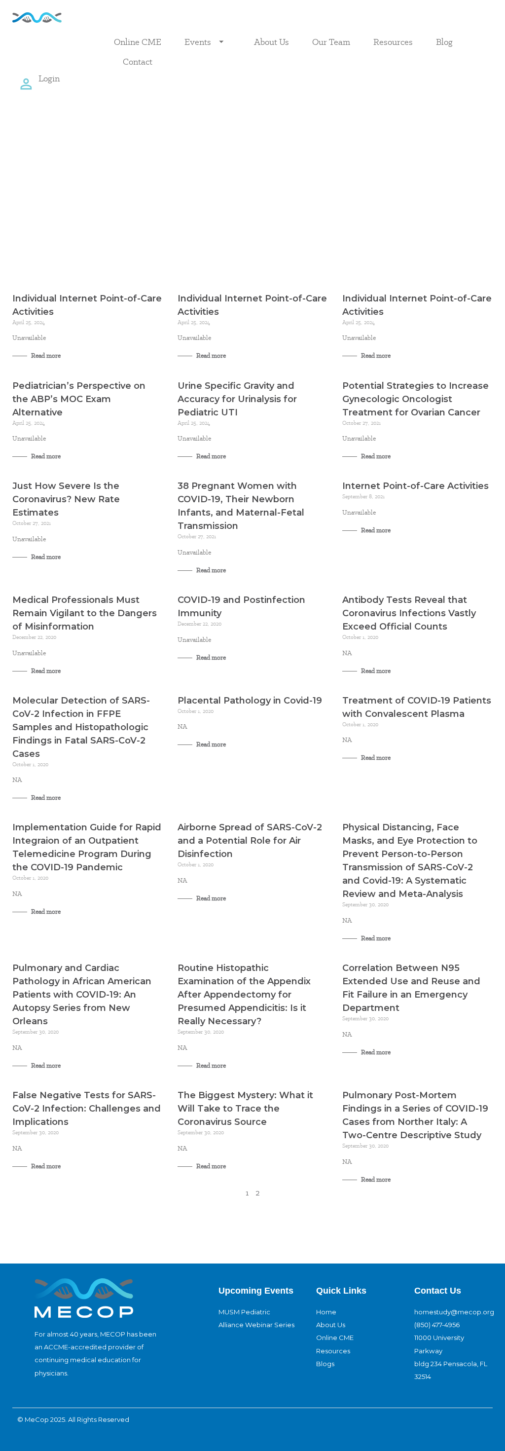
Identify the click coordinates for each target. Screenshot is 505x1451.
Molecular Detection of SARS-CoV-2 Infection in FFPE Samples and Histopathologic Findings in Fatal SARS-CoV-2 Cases (81, 727)
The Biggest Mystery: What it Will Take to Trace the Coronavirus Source (245, 1108)
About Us (271, 41)
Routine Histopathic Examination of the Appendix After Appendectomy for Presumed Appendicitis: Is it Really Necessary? (244, 995)
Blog (444, 41)
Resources (393, 41)
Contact (137, 61)
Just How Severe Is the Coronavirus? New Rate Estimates (66, 499)
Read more (45, 355)
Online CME (137, 41)
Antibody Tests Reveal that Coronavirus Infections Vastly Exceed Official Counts (409, 613)
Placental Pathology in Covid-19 (250, 700)
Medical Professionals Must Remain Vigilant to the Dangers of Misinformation (84, 613)
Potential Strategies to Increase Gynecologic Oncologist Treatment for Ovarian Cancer (415, 399)
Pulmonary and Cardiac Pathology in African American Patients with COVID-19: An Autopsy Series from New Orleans (81, 995)
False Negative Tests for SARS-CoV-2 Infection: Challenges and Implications (86, 1108)
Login (49, 78)
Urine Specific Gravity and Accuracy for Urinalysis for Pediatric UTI (237, 399)
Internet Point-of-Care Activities (415, 486)
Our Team (331, 41)
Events (197, 41)
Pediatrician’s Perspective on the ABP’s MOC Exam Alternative (78, 399)
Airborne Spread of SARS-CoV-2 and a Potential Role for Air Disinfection (250, 840)
